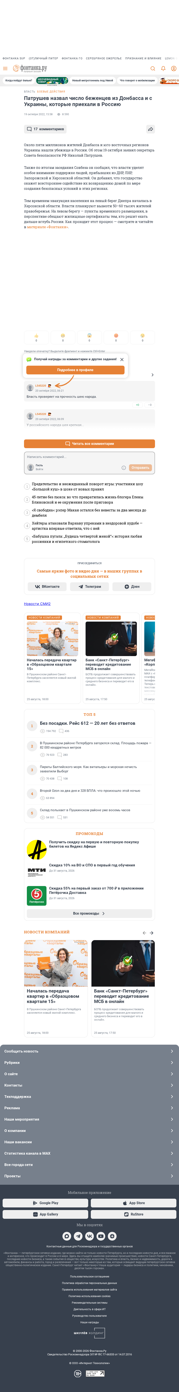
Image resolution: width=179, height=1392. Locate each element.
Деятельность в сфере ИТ (90, 1309)
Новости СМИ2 (37, 604)
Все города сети (18, 1164)
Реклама (12, 1108)
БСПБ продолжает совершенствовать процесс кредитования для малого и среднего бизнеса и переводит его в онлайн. (111, 679)
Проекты (12, 1176)
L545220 (40, 385)
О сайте (11, 1074)
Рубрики (12, 1062)
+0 (137, 404)
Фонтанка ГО (72, 58)
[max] (66, 1236)
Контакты (13, 1085)
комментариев (49, 129)
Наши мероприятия (21, 1119)
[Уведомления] (163, 68)
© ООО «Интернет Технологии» (89, 1363)
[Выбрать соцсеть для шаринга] (150, 129)
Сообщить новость (21, 1051)
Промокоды (89, 833)
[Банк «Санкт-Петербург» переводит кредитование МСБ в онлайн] (111, 639)
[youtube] (100, 1236)
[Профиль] (174, 68)
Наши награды (89, 1322)
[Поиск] (153, 68)
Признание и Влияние (143, 58)
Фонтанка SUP (14, 58)
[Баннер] (52, 80)
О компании (15, 1130)
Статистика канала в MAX (27, 1153)
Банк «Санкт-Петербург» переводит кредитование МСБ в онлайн (108, 664)
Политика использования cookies (89, 1296)
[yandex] (112, 1236)
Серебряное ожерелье (104, 58)
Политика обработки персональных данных (89, 1283)
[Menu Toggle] (5, 68)
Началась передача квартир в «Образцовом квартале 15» (52, 664)
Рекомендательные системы (89, 1302)
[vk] (89, 1236)
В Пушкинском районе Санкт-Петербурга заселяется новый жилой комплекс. (51, 678)
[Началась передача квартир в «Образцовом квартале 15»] (52, 639)
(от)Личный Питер (43, 58)
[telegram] (78, 1236)
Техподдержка (17, 1096)
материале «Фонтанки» (47, 227)
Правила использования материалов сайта (89, 1289)
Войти (39, 469)
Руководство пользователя (89, 1315)
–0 (149, 404)
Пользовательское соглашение (89, 1276)
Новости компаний (47, 931)
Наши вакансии (18, 1142)
